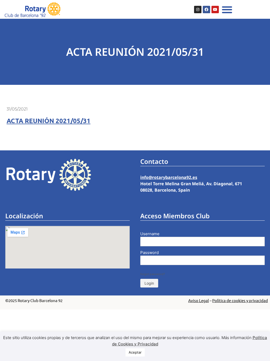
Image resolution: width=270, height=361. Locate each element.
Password (149, 252)
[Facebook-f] (206, 9)
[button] (227, 9)
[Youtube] (215, 9)
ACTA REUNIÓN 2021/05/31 (48, 121)
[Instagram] (197, 9)
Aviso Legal (198, 300)
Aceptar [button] (135, 352)
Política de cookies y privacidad (240, 300)
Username (150, 233)
